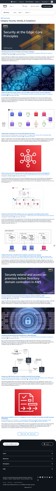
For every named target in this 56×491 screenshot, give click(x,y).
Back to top (27, 487)
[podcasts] (51, 477)
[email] (37, 480)
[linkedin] (42, 477)
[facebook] (40, 477)
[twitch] (47, 477)
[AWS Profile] (52, 2)
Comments (17, 54)
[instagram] (45, 477)
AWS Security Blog (5, 18)
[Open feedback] (54, 245)
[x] (37, 477)
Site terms (10, 482)
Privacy (4, 482)
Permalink (10, 54)
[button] (47, 6)
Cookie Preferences (18, 482)
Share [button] (24, 54)
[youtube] (49, 477)
